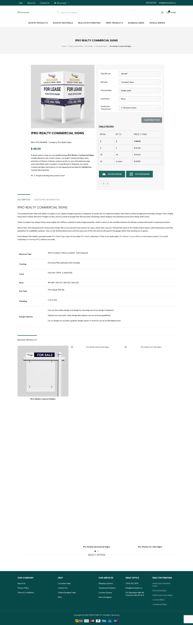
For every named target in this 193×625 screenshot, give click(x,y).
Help (21, 3)
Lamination (105, 99)
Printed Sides (106, 90)
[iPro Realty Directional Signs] (96, 445)
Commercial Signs (160, 604)
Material (104, 82)
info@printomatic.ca (167, 3)
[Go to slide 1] (95, 551)
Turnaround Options (107, 588)
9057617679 (151, 3)
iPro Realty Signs (101, 46)
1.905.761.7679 (131, 583)
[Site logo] (23, 12)
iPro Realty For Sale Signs (150, 547)
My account (61, 3)
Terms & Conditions (26, 592)
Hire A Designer (105, 597)
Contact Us (44, 3)
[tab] (24, 198)
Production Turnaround (105, 107)
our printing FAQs (33, 239)
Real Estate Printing (76, 46)
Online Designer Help (67, 592)
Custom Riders (159, 600)
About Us (31, 3)
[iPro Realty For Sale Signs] (150, 445)
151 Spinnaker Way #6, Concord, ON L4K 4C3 (134, 593)
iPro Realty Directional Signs (96, 547)
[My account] (162, 12)
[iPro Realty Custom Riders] (43, 371)
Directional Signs (159, 590)
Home (64, 46)
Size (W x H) (105, 73)
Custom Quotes (105, 592)
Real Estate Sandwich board (161, 584)
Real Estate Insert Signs (163, 595)
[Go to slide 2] (98, 551)
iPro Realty (89, 46)
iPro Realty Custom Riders (130, 236)
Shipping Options (106, 583)
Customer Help (64, 583)
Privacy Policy (23, 588)
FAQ (60, 597)
